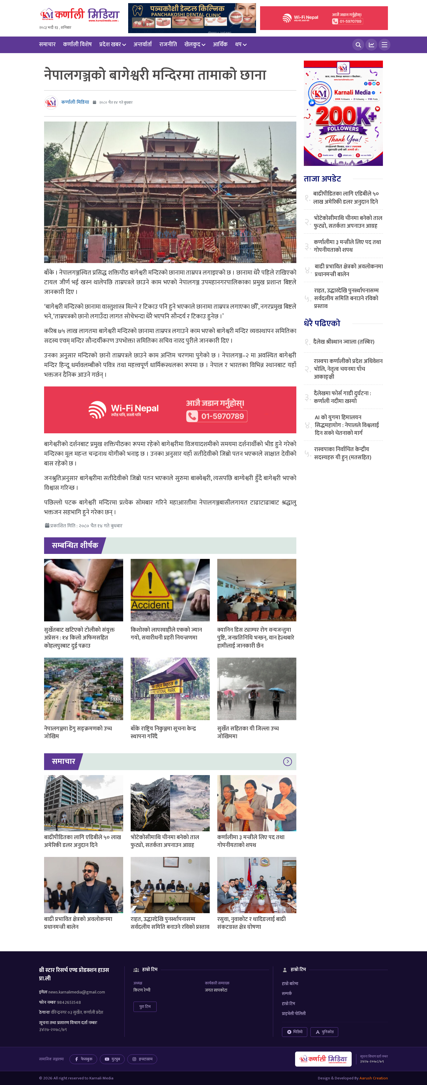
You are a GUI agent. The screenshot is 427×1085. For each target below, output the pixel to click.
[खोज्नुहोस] (358, 45)
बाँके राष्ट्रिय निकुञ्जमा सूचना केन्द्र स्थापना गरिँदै (163, 732)
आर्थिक (220, 44)
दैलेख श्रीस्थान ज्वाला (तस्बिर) (343, 342)
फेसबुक (87, 1059)
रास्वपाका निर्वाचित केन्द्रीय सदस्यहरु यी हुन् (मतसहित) (342, 453)
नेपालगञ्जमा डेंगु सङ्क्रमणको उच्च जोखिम (78, 732)
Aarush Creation (373, 1078)
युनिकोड (328, 1031)
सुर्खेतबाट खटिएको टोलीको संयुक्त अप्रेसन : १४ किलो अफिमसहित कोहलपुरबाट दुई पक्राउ (79, 637)
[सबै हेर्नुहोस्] (287, 761)
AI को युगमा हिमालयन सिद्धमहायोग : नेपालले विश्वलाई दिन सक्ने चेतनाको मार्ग (347, 426)
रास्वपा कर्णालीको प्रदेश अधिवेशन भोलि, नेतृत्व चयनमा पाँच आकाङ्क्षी (348, 369)
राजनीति (168, 44)
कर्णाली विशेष (77, 44)
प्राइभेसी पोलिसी (294, 1013)
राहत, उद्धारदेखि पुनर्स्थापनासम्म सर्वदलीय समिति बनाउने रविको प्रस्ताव (170, 923)
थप (238, 44)
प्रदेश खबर (110, 44)
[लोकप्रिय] (371, 45)
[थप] (384, 45)
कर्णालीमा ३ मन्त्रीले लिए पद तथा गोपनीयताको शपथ (250, 841)
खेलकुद (192, 44)
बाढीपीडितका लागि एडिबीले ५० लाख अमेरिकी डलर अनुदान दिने (82, 841)
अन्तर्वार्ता (142, 44)
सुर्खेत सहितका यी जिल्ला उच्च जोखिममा (248, 732)
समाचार (47, 44)
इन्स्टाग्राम (146, 1059)
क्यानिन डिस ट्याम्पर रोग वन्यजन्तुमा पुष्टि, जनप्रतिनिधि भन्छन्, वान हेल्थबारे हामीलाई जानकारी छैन (255, 637)
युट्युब (116, 1059)
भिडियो (298, 1031)
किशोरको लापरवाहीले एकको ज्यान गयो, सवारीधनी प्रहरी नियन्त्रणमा (166, 634)
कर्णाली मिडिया (75, 102)
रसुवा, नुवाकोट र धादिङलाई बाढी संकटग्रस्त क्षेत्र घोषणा (251, 923)
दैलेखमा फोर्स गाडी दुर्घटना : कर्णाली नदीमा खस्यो (342, 398)
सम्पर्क (287, 993)
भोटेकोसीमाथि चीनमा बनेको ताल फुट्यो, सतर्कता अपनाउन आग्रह (165, 841)
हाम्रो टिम (288, 1003)
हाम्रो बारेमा (290, 983)
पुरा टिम (145, 1006)
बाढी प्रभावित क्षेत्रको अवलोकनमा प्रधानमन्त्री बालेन (78, 923)
